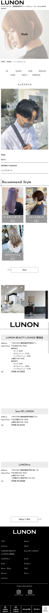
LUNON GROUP (18, 595)
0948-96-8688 (18, 481)
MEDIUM (42, 70)
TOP (3, 62)
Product (27, 564)
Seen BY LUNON (31, 551)
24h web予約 (26, 609)
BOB (30, 70)
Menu (26, 546)
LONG (12, 74)
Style (9, 62)
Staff (26, 559)
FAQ (26, 568)
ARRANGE (36, 74)
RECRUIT (37, 609)
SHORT (18, 70)
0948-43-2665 (18, 372)
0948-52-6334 (18, 425)
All (7, 70)
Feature (4, 546)
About (26, 541)
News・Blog (6, 568)
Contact (4, 578)
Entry (26, 573)
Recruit (4, 573)
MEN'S (24, 74)
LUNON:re (5, 559)
